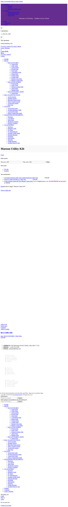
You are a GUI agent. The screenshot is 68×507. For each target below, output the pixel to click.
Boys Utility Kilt (6, 333)
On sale (6, 169)
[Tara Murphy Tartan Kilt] (11, 181)
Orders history (10, 372)
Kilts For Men (10, 355)
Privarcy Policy (11, 380)
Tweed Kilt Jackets (13, 103)
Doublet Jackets (12, 98)
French (10, 7)
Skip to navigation (6, 1)
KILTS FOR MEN (13, 63)
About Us (9, 368)
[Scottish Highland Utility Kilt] (12, 178)
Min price (3, 162)
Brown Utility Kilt (20, 179)
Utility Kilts (14, 66)
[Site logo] (6, 46)
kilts (2, 336)
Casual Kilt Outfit (13, 111)
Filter (48, 162)
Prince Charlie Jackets (14, 101)
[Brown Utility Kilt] (9, 179)
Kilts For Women (11, 357)
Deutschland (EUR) (13, 14)
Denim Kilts (14, 74)
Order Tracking (11, 386)
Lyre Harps (11, 118)
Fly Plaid (10, 130)
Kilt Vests (10, 105)
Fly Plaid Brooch (12, 131)
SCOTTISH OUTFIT (17, 394)
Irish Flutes (11, 120)
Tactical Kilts (15, 67)
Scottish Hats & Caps (14, 143)
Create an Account (6, 505)
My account (10, 371)
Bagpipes (10, 117)
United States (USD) (13, 12)
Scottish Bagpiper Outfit (14, 110)
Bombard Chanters (13, 121)
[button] (4, 324)
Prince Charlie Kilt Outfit (15, 113)
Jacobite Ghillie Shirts (14, 133)
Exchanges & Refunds (12, 382)
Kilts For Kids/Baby (12, 358)
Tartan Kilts (14, 64)
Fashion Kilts (15, 75)
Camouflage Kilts (16, 72)
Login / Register (8, 491)
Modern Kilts (15, 90)
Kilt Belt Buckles (12, 135)
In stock (6, 171)
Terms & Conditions (12, 383)
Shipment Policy (11, 384)
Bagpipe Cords (12, 128)
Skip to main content (17, 1)
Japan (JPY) (11, 15)
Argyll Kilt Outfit (13, 108)
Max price (26, 162)
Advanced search (11, 373)
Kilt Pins (10, 140)
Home (2, 186)
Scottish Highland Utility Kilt (29, 178)
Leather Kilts (15, 77)
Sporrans (10, 127)
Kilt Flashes (11, 138)
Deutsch (10, 6)
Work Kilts (14, 71)
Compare (6, 490)
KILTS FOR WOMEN (14, 82)
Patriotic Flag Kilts (16, 79)
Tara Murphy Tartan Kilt (26, 181)
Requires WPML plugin (14, 9)
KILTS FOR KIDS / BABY (16, 91)
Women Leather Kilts (17, 87)
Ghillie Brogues (12, 141)
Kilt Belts (10, 136)
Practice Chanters (13, 123)
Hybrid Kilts (14, 69)
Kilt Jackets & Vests (12, 360)
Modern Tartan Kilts (17, 80)
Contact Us (9, 369)
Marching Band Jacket (14, 100)
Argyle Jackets (12, 97)
